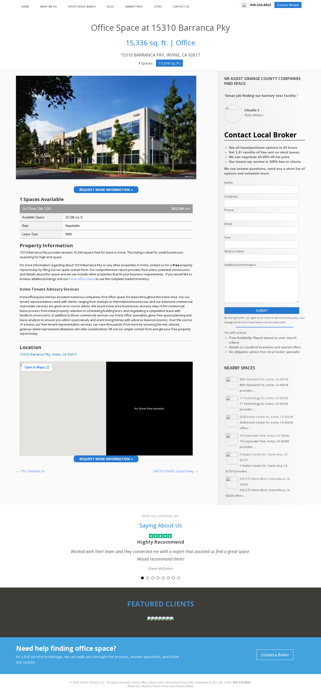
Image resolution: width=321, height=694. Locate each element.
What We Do (48, 6)
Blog (110, 6)
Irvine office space (82, 279)
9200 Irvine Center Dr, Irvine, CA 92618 (266, 417)
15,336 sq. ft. (169, 63)
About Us (133, 686)
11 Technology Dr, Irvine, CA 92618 (264, 398)
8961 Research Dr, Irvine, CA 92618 (264, 379)
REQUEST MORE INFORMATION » (106, 189)
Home (25, 6)
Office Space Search (82, 6)
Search (145, 686)
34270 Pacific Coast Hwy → (175, 471)
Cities (157, 6)
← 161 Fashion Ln (30, 471)
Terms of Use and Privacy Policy (173, 686)
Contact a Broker (275, 654)
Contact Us (181, 6)
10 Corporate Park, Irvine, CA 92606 (264, 435)
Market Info (134, 6)
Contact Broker (288, 5)
